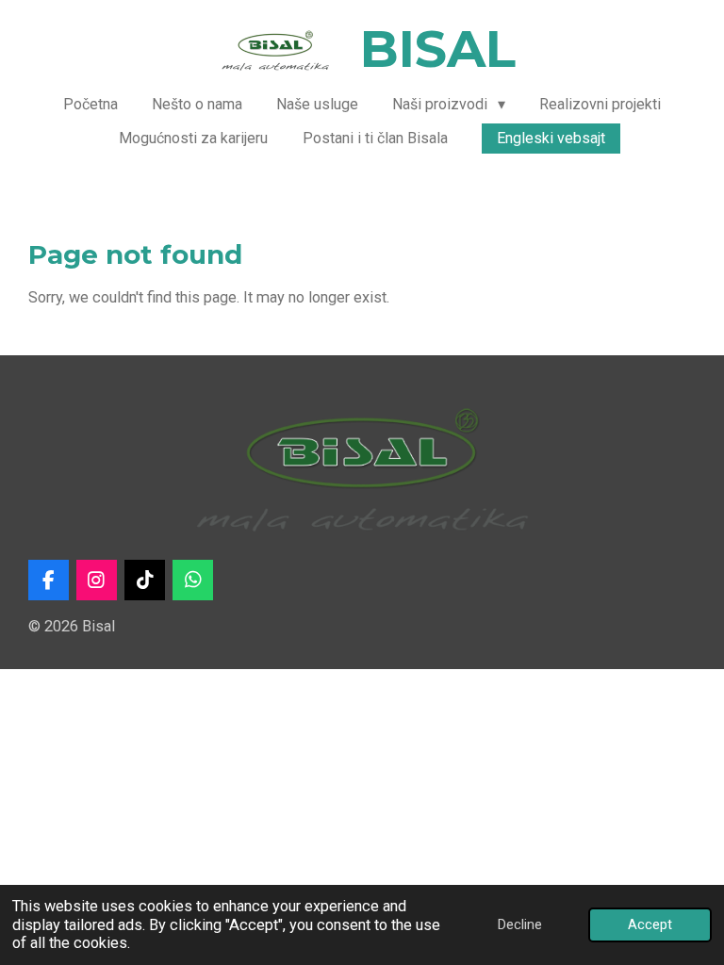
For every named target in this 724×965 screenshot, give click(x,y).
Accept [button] (650, 924)
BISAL (438, 49)
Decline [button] (520, 924)
